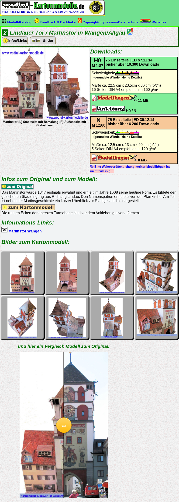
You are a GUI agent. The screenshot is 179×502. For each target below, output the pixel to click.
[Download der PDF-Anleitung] (108, 111)
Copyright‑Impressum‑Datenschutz (110, 22)
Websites (158, 22)
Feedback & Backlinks (57, 22)
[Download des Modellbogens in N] (114, 160)
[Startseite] (52, 14)
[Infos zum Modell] (15, 43)
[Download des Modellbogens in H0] (114, 101)
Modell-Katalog (18, 22)
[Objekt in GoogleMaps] (130, 33)
